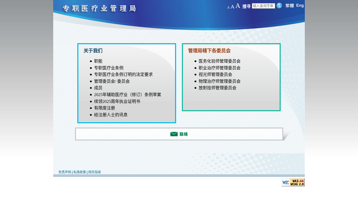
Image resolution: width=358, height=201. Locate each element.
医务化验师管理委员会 (220, 61)
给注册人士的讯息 (111, 115)
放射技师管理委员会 (217, 88)
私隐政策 (79, 172)
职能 (98, 61)
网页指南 (94, 172)
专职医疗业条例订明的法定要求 (123, 74)
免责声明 (64, 172)
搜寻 (246, 6)
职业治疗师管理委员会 (220, 68)
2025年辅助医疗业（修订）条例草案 (127, 94)
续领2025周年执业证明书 (117, 101)
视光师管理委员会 (215, 74)
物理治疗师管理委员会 (220, 81)
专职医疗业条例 (108, 68)
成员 (98, 88)
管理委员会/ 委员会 (112, 81)
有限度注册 (104, 108)
